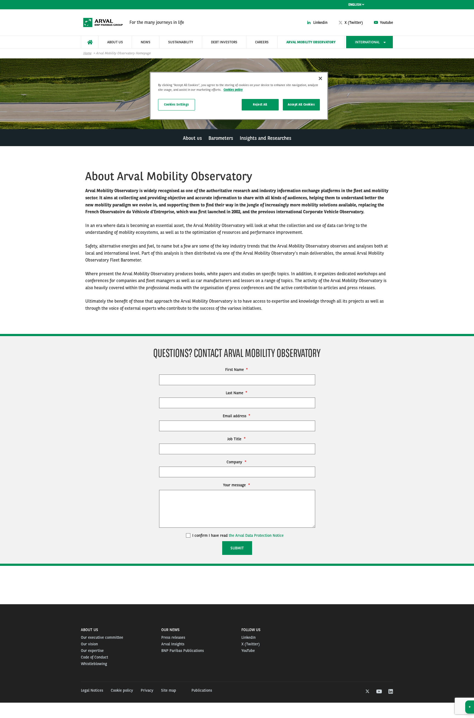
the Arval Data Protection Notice (256, 535)
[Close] (320, 78)
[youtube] (378, 691)
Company (235, 462)
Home (87, 53)
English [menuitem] (355, 5)
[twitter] (366, 691)
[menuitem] (89, 42)
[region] (239, 96)
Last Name (235, 393)
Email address (235, 416)
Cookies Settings (176, 104)
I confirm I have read (237, 535)
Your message (235, 485)
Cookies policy (233, 90)
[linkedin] (390, 691)
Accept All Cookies (301, 104)
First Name (235, 369)
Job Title (234, 439)
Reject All (260, 104)
